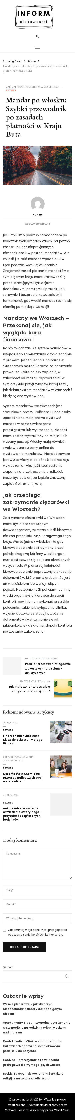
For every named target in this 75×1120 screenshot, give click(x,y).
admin (37, 214)
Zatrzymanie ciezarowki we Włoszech (34, 518)
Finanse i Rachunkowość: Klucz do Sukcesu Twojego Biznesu (22, 739)
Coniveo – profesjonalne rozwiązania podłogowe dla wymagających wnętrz (31, 1062)
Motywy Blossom (16, 1110)
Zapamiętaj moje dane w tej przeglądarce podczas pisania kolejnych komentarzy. (37, 932)
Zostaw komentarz (37, 224)
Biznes (11, 90)
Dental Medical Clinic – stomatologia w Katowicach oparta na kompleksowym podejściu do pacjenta (32, 1046)
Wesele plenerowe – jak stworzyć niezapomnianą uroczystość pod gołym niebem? (32, 1009)
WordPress (62, 1110)
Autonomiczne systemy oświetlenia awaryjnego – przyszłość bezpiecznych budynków (22, 814)
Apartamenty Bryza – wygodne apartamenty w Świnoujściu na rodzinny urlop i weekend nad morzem (36, 1027)
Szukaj (8, 967)
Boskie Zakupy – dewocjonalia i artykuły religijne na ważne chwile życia (33, 1076)
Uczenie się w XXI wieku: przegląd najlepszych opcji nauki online (23, 777)
